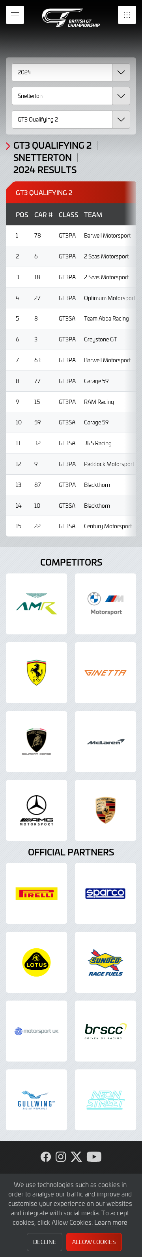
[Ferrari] (36, 672)
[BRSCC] (105, 1031)
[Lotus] (36, 962)
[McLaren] (105, 741)
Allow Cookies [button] (94, 1242)
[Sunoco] (105, 962)
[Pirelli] (36, 893)
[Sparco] (105, 893)
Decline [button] (44, 1242)
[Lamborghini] (36, 741)
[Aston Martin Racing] (36, 603)
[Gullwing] (36, 1099)
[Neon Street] (105, 1099)
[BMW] (105, 603)
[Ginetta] (105, 672)
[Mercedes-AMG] (36, 810)
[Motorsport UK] (36, 1031)
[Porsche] (105, 810)
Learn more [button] (110, 1222)
